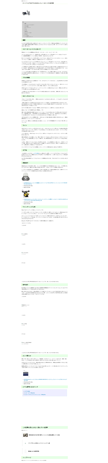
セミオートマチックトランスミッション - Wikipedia (35, 394)
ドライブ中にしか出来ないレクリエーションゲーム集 (39, 443)
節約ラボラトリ (24, 430)
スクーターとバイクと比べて (29, 24)
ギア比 (26, 30)
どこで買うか (27, 35)
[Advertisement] (45, 411)
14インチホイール (28, 27)
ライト (26, 28)
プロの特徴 (26, 26)
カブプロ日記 (36, 153)
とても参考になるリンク (29, 36)
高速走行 (26, 31)
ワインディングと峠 (28, 32)
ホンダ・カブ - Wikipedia (29, 392)
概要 (25, 23)
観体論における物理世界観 (33, 451)
